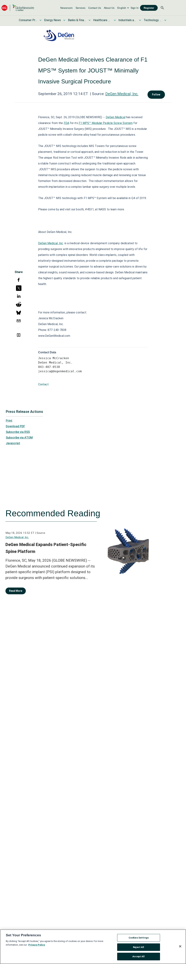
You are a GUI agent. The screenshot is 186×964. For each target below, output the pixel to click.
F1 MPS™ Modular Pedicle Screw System (106, 123)
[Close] (180, 946)
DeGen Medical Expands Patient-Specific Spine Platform (45, 548)
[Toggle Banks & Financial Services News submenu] (89, 20)
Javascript (13, 443)
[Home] (17, 8)
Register (149, 7)
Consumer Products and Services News (28, 20)
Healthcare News (102, 20)
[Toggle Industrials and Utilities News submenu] (140, 20)
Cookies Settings (139, 937)
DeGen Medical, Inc (50, 243)
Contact (43, 384)
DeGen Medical (115, 117)
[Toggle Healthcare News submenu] (115, 20)
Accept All (138, 956)
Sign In (135, 7)
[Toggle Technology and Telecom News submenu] (165, 20)
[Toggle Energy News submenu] (64, 20)
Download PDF (15, 426)
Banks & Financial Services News (77, 20)
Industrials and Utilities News (127, 20)
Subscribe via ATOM (19, 437)
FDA (66, 123)
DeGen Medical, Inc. (121, 94)
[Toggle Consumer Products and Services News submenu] (40, 20)
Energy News (52, 20)
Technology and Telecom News (153, 20)
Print (9, 420)
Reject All (138, 947)
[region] (93, 946)
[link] (66, 7)
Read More (15, 590)
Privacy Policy (36, 944)
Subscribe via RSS (18, 432)
